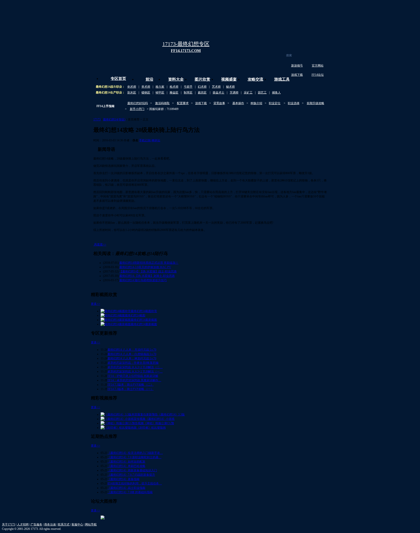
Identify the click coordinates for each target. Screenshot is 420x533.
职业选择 (293, 103)
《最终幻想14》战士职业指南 (126, 488)
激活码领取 (162, 103)
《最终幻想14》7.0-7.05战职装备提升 (131, 474)
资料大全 (176, 79)
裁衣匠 (202, 92)
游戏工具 (282, 79)
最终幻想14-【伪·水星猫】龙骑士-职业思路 (147, 276)
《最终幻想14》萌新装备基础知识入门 (132, 470)
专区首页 (118, 78)
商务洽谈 (50, 524)
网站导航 (91, 524)
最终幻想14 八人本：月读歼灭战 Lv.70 (131, 349)
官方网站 (318, 65)
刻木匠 (131, 92)
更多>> (95, 303)
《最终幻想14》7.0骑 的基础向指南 (130, 492)
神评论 (155, 140)
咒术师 (216, 86)
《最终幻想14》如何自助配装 (126, 461)
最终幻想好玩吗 (137, 103)
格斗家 (160, 86)
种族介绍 (256, 103)
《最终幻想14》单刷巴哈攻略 (126, 466)
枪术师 (174, 86)
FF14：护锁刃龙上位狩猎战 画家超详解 (132, 376)
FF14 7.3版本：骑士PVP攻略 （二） (130, 384)
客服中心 (77, 524)
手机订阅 (145, 140)
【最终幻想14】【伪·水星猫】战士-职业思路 (148, 271)
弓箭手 (188, 86)
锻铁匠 (145, 92)
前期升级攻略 (315, 103)
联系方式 (64, 524)
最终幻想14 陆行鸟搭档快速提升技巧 (143, 280)
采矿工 (248, 92)
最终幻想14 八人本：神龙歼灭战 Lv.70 (131, 358)
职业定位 (274, 103)
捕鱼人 (276, 92)
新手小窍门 (137, 109)
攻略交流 (255, 79)
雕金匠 (174, 92)
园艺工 (262, 92)
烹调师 (234, 92)
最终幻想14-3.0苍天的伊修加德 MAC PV (145, 267)
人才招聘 (23, 524)
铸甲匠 (160, 92)
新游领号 (297, 65)
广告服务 (36, 524)
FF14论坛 (318, 74)
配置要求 (183, 103)
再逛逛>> (100, 244)
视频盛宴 (229, 79)
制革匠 (188, 92)
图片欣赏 (202, 79)
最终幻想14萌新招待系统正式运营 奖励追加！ (148, 262)
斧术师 (145, 86)
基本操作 (238, 103)
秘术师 (230, 86)
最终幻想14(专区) (114, 119)
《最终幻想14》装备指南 (123, 479)
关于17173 (8, 524)
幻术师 (202, 86)
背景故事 (219, 103)
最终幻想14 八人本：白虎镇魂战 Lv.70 (131, 354)
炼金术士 (218, 92)
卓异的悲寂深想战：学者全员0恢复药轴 (132, 362)
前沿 (149, 79)
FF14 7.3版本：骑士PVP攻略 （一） (130, 389)
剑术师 (131, 86)
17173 (97, 119)
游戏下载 (297, 74)
